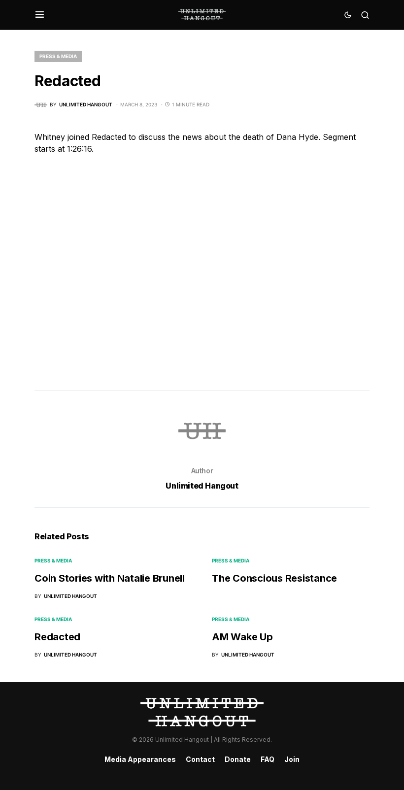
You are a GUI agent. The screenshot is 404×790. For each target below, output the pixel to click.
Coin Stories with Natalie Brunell (109, 578)
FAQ (267, 759)
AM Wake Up (242, 637)
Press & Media (58, 56)
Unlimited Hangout (202, 486)
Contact (200, 759)
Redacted (57, 637)
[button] (39, 15)
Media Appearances (140, 759)
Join (292, 759)
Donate (238, 759)
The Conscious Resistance (274, 578)
